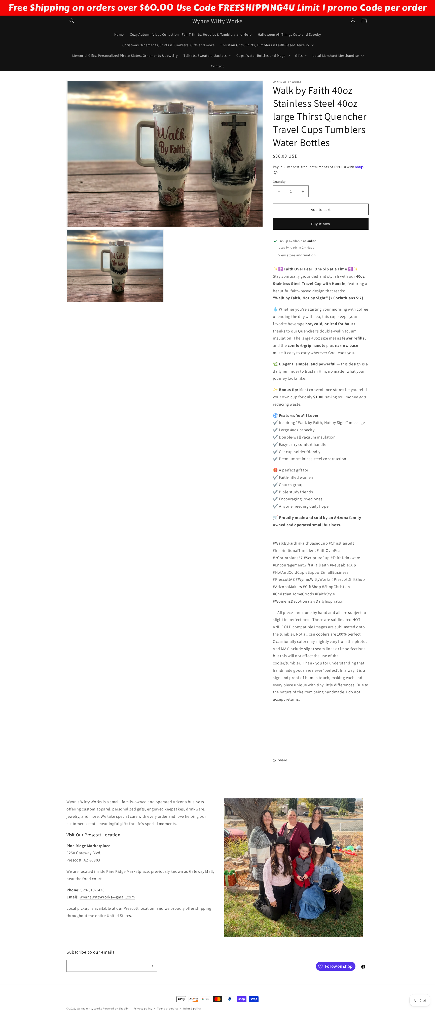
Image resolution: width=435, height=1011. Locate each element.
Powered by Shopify (116, 1008)
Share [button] (282, 760)
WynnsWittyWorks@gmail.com (107, 897)
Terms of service (167, 1008)
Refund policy (192, 1008)
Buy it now (320, 223)
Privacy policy (143, 1008)
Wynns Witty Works (89, 1008)
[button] (72, 20)
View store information (297, 255)
